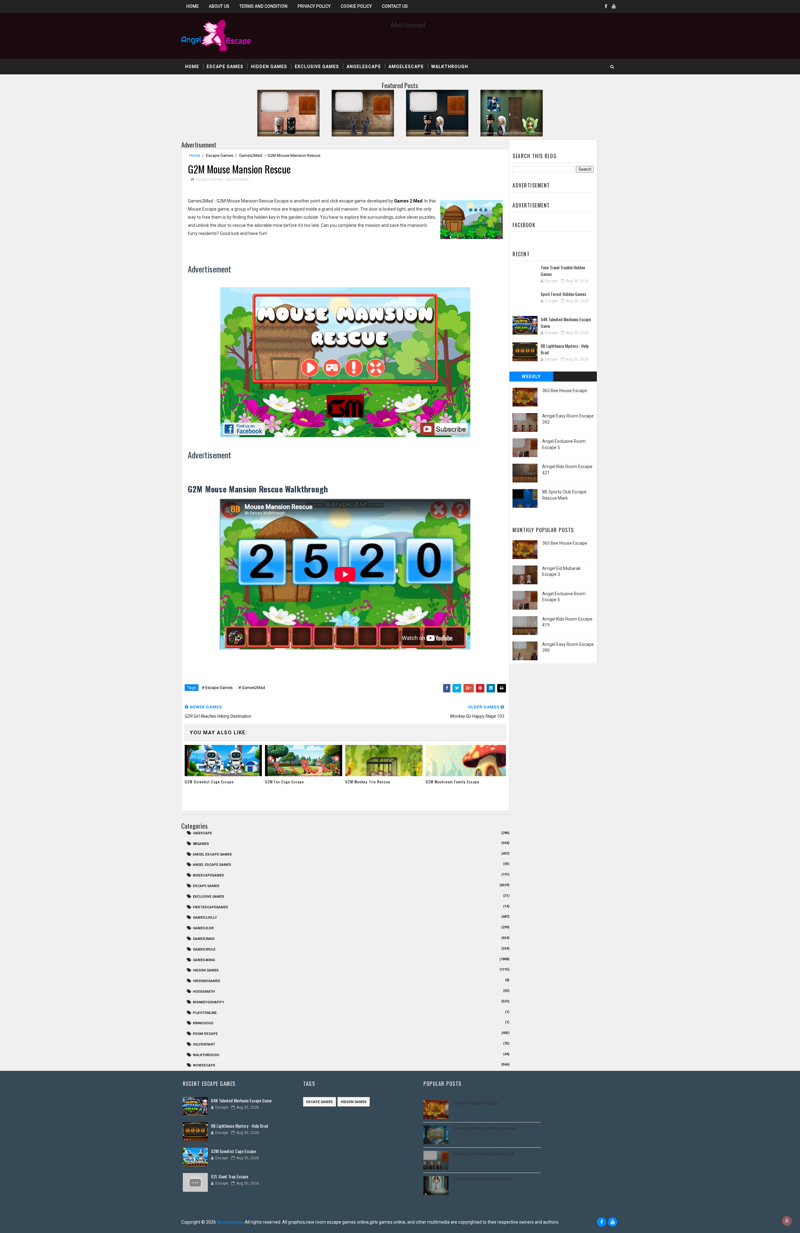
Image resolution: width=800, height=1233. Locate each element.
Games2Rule (204, 949)
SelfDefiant (204, 1044)
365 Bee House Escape (564, 390)
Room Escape (205, 1034)
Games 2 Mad (408, 200)
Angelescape (364, 66)
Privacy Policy (314, 6)
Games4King (204, 960)
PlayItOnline (205, 1013)
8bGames (201, 844)
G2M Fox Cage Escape (284, 781)
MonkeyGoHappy (208, 1002)
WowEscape (204, 1065)
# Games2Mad (251, 687)
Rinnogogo (203, 1023)
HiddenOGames (206, 981)
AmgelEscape (406, 66)
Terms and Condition (263, 6)
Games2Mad (250, 155)
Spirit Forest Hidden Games (563, 294)
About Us (219, 6)
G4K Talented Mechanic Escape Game (241, 1100)
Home (192, 6)
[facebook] (606, 6)
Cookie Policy (356, 6)
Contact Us (395, 6)
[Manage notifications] (787, 1221)
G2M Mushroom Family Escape (452, 781)
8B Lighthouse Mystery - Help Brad (239, 1125)
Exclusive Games (317, 66)
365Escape (202, 833)
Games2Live (203, 928)
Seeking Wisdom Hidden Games (484, 1128)
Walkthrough (449, 66)
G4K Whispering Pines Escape (482, 1178)
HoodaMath (204, 992)
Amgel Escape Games (212, 854)
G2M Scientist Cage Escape (209, 781)
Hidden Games (269, 66)
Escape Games (225, 66)
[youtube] (613, 6)
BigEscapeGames (208, 875)
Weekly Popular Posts (531, 378)
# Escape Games (217, 687)
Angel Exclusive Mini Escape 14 (483, 1153)
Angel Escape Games (212, 865)
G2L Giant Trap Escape (229, 1176)
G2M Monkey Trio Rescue (367, 781)
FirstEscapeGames (210, 907)
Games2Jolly (205, 918)
